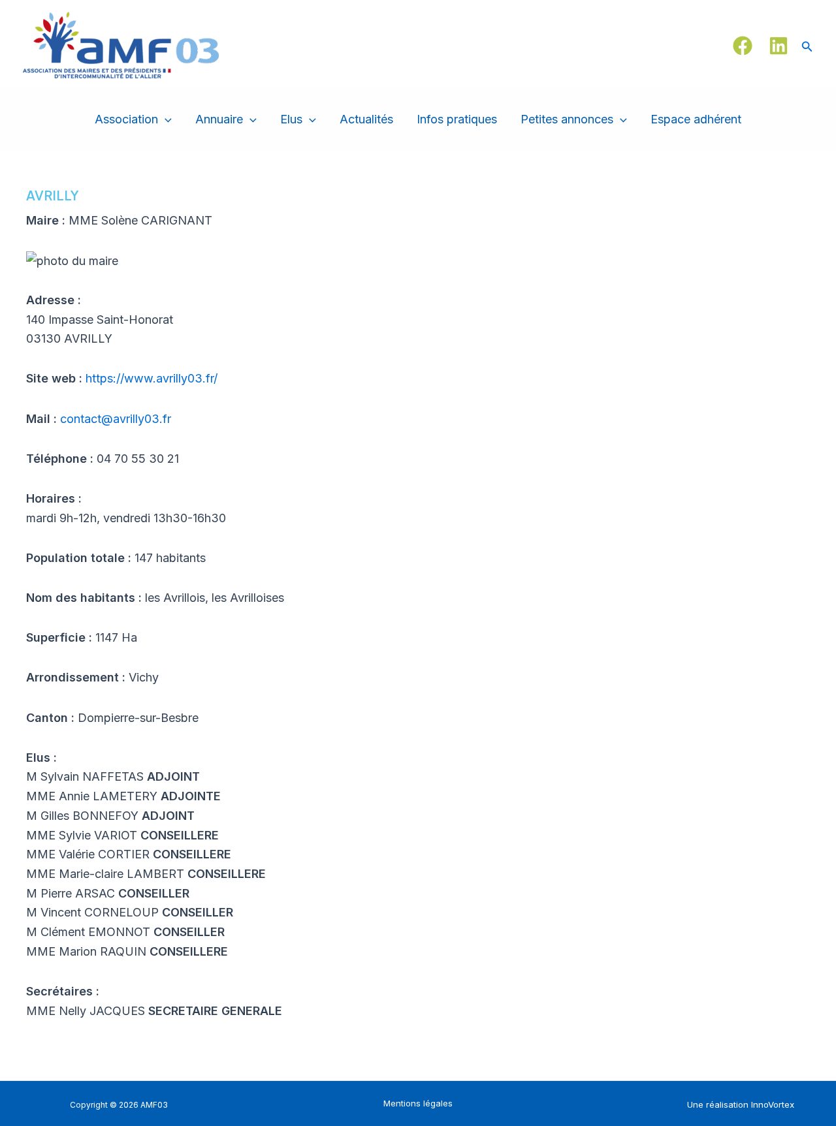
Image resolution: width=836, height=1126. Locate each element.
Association (126, 119)
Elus (291, 119)
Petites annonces (567, 119)
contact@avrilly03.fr (115, 419)
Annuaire (219, 119)
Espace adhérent (696, 119)
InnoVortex (772, 1104)
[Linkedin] (778, 45)
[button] (807, 45)
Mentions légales (418, 1103)
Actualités (366, 119)
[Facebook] (742, 45)
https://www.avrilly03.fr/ (151, 378)
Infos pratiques (457, 119)
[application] (165, 119)
